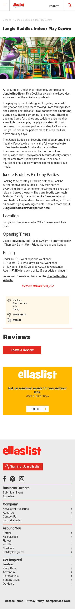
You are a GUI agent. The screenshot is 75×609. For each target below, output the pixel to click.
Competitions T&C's (58, 600)
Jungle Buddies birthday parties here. (26, 207)
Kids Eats (8, 544)
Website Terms (14, 600)
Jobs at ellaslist (12, 520)
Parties (7, 532)
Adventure (9, 572)
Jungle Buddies (13, 93)
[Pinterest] (14, 480)
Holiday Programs (13, 552)
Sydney (53, 5)
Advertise (9, 496)
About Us (8, 512)
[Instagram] (22, 480)
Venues (7, 20)
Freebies (8, 564)
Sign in (14, 466)
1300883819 (19, 314)
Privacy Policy (35, 600)
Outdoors (8, 583)
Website (17, 320)
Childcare (8, 548)
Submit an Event (13, 492)
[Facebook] (5, 480)
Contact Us (9, 516)
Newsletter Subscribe (16, 508)
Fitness (7, 540)
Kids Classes (10, 536)
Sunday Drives (11, 579)
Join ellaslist (31, 466)
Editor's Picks (11, 575)
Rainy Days (9, 568)
